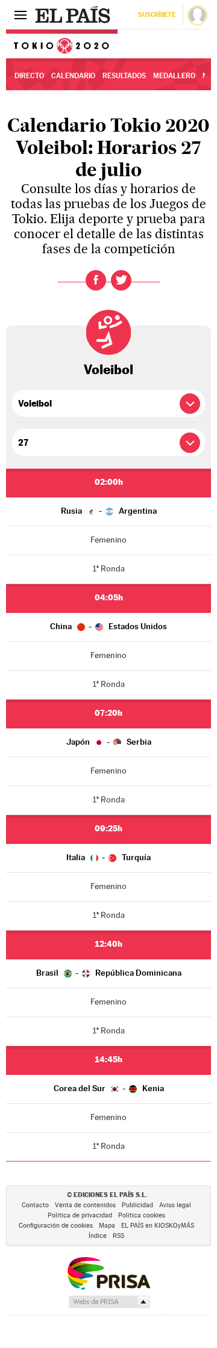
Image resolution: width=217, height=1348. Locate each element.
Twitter (121, 280)
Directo (29, 76)
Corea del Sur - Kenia (109, 1088)
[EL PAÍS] (74, 14)
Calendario (73, 76)
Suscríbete (156, 15)
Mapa (107, 1226)
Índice (98, 1236)
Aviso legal (175, 1205)
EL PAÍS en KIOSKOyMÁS (157, 1226)
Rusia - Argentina (109, 511)
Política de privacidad (80, 1215)
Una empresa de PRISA (108, 1272)
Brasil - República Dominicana (108, 972)
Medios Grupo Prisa (109, 1301)
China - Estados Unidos (108, 626)
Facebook (96, 280)
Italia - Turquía (108, 857)
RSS (118, 1236)
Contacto (35, 1205)
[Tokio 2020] (62, 43)
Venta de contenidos (85, 1205)
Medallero (174, 76)
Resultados (124, 76)
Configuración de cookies (56, 1226)
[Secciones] (20, 14)
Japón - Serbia (108, 741)
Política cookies (141, 1215)
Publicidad (137, 1205)
